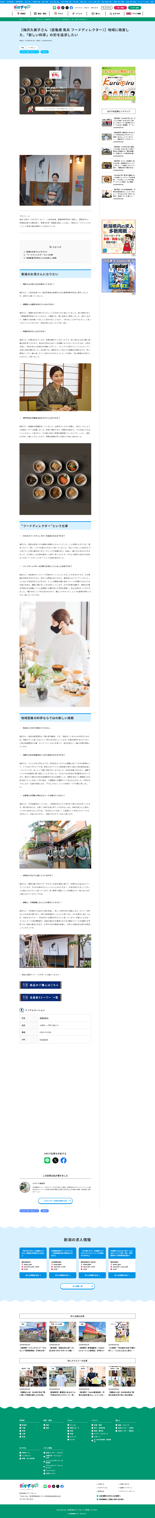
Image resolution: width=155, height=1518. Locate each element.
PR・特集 (120, 8)
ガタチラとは (78, 7)
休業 (141, 1)
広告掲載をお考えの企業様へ (110, 1496)
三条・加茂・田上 (43, 1)
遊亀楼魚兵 (44, 1018)
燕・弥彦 (65, 1)
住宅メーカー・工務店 (126, 1428)
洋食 (71, 1434)
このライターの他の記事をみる (55, 1200)
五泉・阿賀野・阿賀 (55, 1)
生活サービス (50, 1473)
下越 (23, 1428)
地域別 (22, 13)
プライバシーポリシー (127, 1491)
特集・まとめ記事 (28, 1458)
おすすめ (116, 13)
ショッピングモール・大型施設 (54, 1462)
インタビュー (32, 48)
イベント (79, 13)
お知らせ (86, 7)
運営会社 (101, 1491)
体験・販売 (98, 1425)
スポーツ (97, 1437)
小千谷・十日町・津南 (83, 1)
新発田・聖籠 (25, 1)
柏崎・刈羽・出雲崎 (108, 1)
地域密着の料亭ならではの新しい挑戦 (41, 258)
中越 (22, 48)
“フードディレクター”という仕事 (39, 255)
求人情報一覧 (77, 1286)
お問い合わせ (94, 7)
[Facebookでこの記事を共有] (64, 1162)
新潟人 (45, 52)
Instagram (44, 1039)
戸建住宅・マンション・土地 (54, 1457)
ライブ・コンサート (101, 1434)
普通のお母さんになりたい (37, 252)
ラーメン (73, 1425)
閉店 (47, 1428)
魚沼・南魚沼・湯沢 (95, 1)
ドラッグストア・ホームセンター (54, 1467)
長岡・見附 (72, 1)
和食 (71, 1431)
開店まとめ (147, 1)
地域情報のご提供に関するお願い (111, 1499)
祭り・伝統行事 (99, 1428)
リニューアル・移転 (132, 1)
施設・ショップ (123, 1425)
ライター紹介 (134, 8)
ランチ (72, 1440)
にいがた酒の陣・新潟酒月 (102, 1441)
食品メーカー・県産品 (126, 1431)
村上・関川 (17, 1)
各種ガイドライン (126, 1488)
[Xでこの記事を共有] (55, 1162)
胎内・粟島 (34, 1)
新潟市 (24, 1425)
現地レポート (74, 1428)
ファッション (50, 1470)
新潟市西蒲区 (8, 1)
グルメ (60, 13)
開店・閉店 (42, 13)
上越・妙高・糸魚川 (120, 1)
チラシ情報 (136, 13)
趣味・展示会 (98, 1431)
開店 (47, 1425)
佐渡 (23, 1437)
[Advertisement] (55, 137)
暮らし (98, 13)
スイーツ (73, 1437)
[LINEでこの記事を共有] (47, 1162)
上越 (23, 1434)
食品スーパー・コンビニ (54, 1453)
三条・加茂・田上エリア (30, 52)
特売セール (26, 1453)
